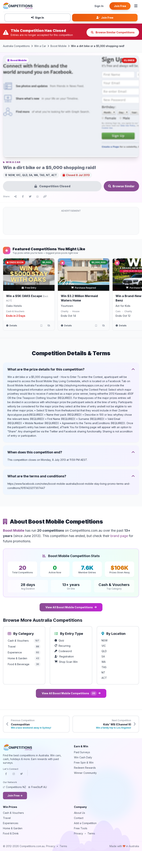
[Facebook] (6, 775)
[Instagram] (14, 775)
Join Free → (15, 795)
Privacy (78, 833)
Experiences (10, 823)
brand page (119, 536)
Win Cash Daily (83, 757)
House (76, 311)
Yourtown (67, 305)
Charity (64, 311)
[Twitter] (21, 775)
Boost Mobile (58, 46)
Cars (118, 311)
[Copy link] (45, 196)
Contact (78, 818)
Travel (7, 818)
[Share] (15, 196)
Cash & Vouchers (15, 311)
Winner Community (85, 772)
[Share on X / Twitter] (30, 196)
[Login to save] (41, 326)
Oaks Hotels (14, 305)
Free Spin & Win (84, 762)
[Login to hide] (49, 326)
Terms (91, 833)
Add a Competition (85, 823)
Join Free (120, 6)
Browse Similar (124, 186)
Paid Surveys (82, 752)
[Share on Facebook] (23, 196)
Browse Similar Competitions (115, 32)
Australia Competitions (16, 46)
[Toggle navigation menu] (136, 6)
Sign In (99, 6)
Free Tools (80, 828)
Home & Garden (12, 828)
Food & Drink (11, 833)
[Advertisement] (71, 223)
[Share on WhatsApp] (37, 196)
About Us (79, 812)
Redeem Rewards (85, 767)
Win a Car (40, 46)
